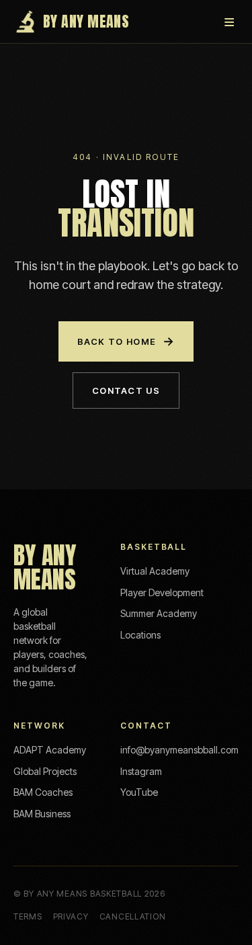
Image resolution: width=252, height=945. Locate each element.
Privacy (71, 916)
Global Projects (45, 771)
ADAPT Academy (49, 749)
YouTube (139, 792)
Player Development (162, 592)
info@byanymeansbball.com (179, 749)
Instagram (141, 771)
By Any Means (86, 21)
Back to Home (126, 341)
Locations (140, 635)
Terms (27, 916)
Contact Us (126, 390)
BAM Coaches (43, 792)
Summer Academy (158, 613)
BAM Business (42, 813)
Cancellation (132, 916)
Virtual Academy (155, 571)
